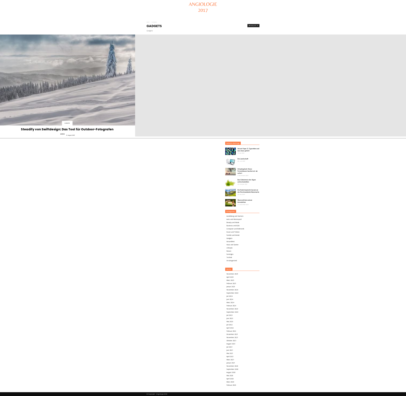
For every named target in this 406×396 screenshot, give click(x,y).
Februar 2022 (231, 331)
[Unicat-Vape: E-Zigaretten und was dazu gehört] (230, 151)
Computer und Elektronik (235, 229)
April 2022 (230, 328)
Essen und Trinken (232, 232)
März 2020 (230, 382)
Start (148, 22)
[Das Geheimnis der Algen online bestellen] (230, 182)
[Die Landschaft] (230, 161)
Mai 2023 (229, 322)
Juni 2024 (229, 299)
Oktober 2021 (231, 341)
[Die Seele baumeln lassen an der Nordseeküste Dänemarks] (230, 192)
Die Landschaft (242, 159)
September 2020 (232, 369)
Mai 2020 (229, 376)
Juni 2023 (229, 318)
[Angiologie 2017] (203, 7)
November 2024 (232, 290)
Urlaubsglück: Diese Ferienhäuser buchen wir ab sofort (247, 171)
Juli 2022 (229, 325)
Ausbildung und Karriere (234, 216)
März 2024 (230, 302)
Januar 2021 (230, 363)
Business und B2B (232, 226)
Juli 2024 (229, 296)
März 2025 (230, 280)
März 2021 (230, 360)
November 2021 (232, 337)
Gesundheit (230, 241)
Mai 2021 (229, 353)
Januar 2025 (230, 287)
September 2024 (232, 293)
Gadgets (67, 123)
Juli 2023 (229, 315)
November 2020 (232, 366)
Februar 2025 (231, 283)
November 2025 (232, 274)
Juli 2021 (229, 347)
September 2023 (232, 312)
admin (62, 134)
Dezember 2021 (232, 334)
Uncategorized (231, 261)
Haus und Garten (232, 245)
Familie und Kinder (233, 235)
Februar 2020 (231, 385)
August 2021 (230, 344)
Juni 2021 (229, 350)
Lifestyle (229, 248)
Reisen (228, 251)
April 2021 (230, 356)
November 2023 (232, 309)
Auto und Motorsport (234, 219)
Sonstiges (229, 254)
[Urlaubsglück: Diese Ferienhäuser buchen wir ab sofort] (230, 171)
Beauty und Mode (232, 222)
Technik (229, 257)
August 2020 (230, 372)
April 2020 (230, 379)
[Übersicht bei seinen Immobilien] (230, 202)
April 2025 (230, 277)
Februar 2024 (231, 306)
